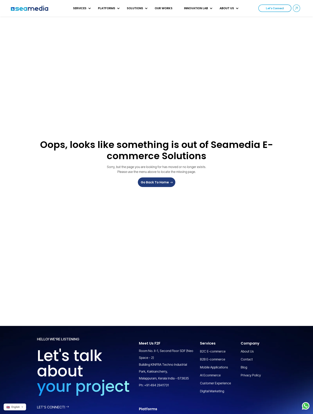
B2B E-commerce (212, 359)
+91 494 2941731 (156, 385)
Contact (247, 359)
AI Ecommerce (210, 375)
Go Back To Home (155, 182)
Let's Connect (275, 8)
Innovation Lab (196, 8)
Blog (244, 367)
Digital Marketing (212, 391)
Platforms (106, 8)
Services (79, 8)
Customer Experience (215, 383)
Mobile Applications (214, 367)
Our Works (163, 8)
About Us (227, 8)
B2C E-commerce (213, 351)
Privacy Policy (251, 375)
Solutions (135, 8)
